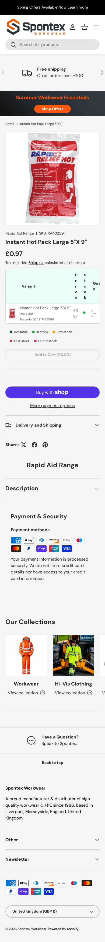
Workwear (26, 683)
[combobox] (52, 44)
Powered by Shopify (63, 929)
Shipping (36, 262)
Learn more (78, 7)
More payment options (52, 405)
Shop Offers (52, 108)
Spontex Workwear (32, 929)
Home (9, 123)
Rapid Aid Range (19, 233)
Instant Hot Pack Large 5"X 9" (41, 123)
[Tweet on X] (23, 444)
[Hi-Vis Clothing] (73, 655)
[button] (84, 27)
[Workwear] (26, 655)
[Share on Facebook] (34, 444)
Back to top (52, 762)
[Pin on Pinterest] (45, 444)
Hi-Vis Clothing (73, 683)
